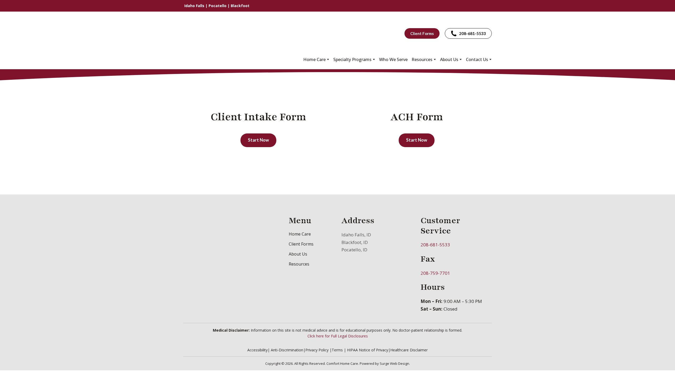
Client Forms (301, 244)
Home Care (314, 59)
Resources (299, 264)
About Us (449, 59)
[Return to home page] (212, 33)
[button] (422, 33)
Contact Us (477, 59)
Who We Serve (393, 59)
